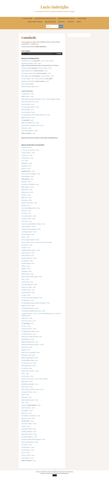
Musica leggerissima (27, 358)
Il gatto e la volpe (26, 287)
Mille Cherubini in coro (28, 123)
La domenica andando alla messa (31, 311)
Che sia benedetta (26, 216)
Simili (23, 394)
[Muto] (57, 53)
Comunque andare (26, 232)
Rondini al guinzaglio (27, 384)
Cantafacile (70, 21)
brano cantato (49, 61)
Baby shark (24, 189)
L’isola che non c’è (26, 329)
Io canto (23, 295)
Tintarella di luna (26, 429)
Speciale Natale (82, 18)
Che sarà (24, 213)
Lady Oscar (24, 318)
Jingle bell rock (25, 117)
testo (42, 61)
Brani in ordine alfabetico (35, 21)
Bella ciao (24, 197)
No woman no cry (26, 363)
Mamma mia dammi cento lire (30, 344)
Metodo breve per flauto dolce (66, 18)
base (39, 63)
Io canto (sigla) (25, 78)
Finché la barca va (26, 258)
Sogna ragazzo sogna (27, 400)
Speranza (24, 405)
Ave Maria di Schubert (28, 184)
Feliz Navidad (25, 109)
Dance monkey (25, 234)
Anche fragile (25, 176)
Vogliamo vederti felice (28, 81)
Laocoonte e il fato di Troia (29, 73)
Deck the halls (25, 104)
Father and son (25, 253)
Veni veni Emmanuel (27, 131)
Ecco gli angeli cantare (28, 107)
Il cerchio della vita (27, 284)
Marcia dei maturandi (27, 86)
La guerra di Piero (26, 313)
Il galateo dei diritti (27, 63)
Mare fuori (24, 347)
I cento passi (25, 282)
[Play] (23, 53)
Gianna (23, 266)
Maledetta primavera (27, 342)
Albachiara (24, 163)
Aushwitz (24, 182)
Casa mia (24, 211)
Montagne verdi (26, 355)
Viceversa (24, 445)
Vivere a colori (25, 455)
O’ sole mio (24, 368)
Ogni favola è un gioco (28, 371)
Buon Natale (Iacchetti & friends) (31, 99)
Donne (23, 237)
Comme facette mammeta (28, 229)
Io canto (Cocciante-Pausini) (29, 298)
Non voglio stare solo (27, 76)
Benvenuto (24, 200)
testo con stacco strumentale (43, 242)
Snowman (24, 128)
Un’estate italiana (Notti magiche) (31, 439)
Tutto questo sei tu (26, 434)
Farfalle (23, 247)
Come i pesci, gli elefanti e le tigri (31, 224)
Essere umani (25, 242)
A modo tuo (24, 155)
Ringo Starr (24, 381)
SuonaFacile (61, 21)
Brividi (23, 205)
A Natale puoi (25, 94)
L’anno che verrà (26, 321)
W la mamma (25, 458)
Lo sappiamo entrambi (28, 331)
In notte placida (26, 112)
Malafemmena (25, 339)
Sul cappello (25, 410)
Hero (23, 279)
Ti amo (23, 426)
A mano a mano (26, 153)
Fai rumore (24, 245)
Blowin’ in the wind (27, 203)
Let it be (23, 326)
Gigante (23, 269)
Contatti (78, 21)
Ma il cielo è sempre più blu (29, 336)
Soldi (22, 402)
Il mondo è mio (25, 290)
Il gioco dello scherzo (27, 71)
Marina (23, 350)
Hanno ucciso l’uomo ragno (29, 276)
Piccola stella (25, 376)
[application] (41, 53)
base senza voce (40, 78)
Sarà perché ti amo (27, 392)
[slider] (60, 53)
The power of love (26, 423)
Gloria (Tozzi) (25, 274)
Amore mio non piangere (28, 174)
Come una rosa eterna (27, 102)
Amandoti (24, 166)
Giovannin (24, 271)
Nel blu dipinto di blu (27, 360)
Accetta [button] (54, 475)
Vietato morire (25, 447)
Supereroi (24, 413)
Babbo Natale (25, 96)
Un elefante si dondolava (28, 416)
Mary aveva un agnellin (28, 352)
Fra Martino (25, 261)
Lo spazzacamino (26, 334)
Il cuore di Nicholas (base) (45, 313)
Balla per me (25, 192)
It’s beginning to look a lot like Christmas (33, 115)
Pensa (23, 373)
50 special (24, 147)
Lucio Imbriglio (54, 6)
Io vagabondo (25, 300)
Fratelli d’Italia (25, 263)
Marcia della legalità (27, 84)
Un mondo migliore (27, 437)
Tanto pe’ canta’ (26, 418)
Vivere (23, 452)
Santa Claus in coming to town (30, 125)
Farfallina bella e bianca (28, 250)
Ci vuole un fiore (26, 218)
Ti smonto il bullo (26, 68)
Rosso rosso (25, 387)
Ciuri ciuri (24, 221)
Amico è (23, 168)
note (32, 120)
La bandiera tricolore (27, 308)
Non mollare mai (26, 365)
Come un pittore (26, 226)
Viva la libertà (25, 450)
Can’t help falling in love (28, 208)
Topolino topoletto (26, 431)
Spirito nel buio (25, 408)
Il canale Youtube (27, 18)
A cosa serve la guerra (28, 150)
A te (22, 160)
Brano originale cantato (53, 99)
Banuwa (23, 195)
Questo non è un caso (27, 61)
